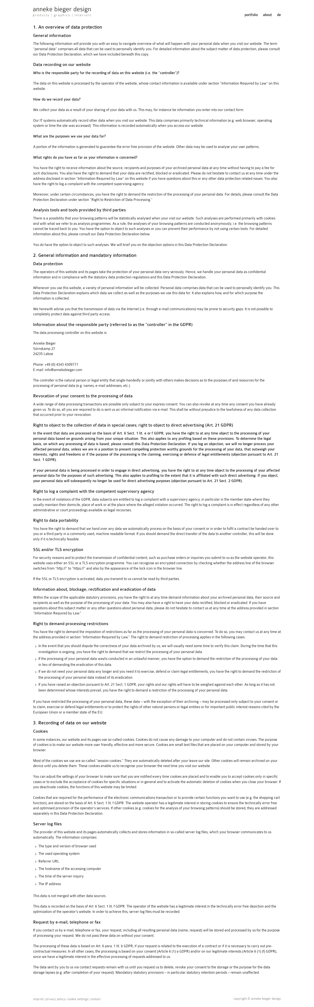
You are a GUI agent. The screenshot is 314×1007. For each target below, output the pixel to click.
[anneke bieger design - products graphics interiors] (62, 14)
